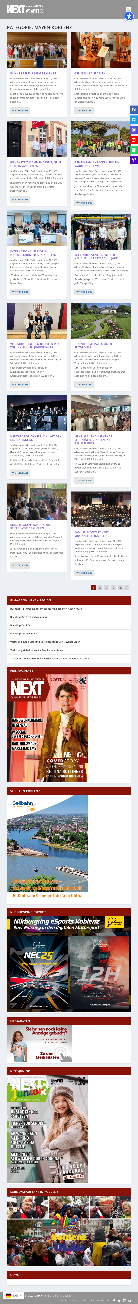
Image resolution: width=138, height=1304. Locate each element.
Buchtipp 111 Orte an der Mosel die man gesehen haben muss (46, 608)
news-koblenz (42, 267)
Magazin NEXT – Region (32, 600)
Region (13, 89)
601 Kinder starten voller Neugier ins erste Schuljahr (96, 256)
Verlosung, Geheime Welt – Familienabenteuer (36, 650)
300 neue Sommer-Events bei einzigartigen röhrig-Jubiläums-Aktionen (50, 658)
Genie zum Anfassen (90, 73)
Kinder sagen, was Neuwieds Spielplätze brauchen (32, 526)
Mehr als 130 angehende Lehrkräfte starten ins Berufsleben (93, 440)
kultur (46, 82)
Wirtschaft (39, 178)
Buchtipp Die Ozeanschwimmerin (29, 617)
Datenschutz (87, 1300)
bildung (24, 82)
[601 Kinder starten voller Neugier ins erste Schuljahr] (101, 232)
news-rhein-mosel (47, 85)
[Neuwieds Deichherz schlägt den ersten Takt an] (37, 413)
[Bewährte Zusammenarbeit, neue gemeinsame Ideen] (37, 139)
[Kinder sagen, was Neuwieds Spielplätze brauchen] (37, 502)
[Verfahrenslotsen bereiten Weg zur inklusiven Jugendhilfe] (37, 321)
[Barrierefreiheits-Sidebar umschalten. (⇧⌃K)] (129, 16)
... (113, 587)
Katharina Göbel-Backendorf (28, 78)
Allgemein (15, 82)
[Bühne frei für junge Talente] (37, 50)
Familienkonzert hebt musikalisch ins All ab (91, 534)
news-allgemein (18, 178)
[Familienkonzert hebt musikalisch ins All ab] (101, 509)
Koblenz (47, 263)
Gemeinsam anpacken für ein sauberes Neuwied (96, 164)
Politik (51, 359)
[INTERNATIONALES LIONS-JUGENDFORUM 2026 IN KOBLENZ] (37, 228)
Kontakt (65, 1300)
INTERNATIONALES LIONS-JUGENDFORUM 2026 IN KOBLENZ (33, 253)
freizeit (32, 82)
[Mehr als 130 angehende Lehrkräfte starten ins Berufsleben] (101, 413)
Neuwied (23, 85)
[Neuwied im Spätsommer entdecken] (101, 321)
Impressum (103, 1300)
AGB (74, 1300)
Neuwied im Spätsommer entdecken (93, 345)
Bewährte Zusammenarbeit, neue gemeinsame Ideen (35, 164)
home (39, 82)
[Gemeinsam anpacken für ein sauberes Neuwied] (101, 139)
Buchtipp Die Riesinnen (23, 633)
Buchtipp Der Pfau (20, 625)
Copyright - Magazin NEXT (29, 1296)
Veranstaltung (25, 89)
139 (120, 587)
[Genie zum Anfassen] (101, 50)
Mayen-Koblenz (34, 174)
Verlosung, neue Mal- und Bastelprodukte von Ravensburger (45, 641)
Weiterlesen (20, 110)
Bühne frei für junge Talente (33, 73)
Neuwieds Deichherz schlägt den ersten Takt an (36, 438)
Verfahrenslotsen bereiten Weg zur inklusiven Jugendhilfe (35, 345)
